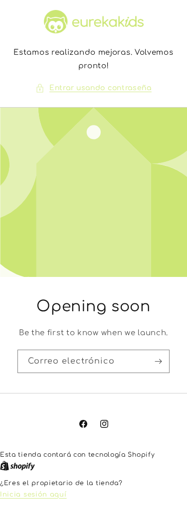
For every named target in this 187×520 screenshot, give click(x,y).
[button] (93, 88)
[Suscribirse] (158, 361)
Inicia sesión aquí (33, 494)
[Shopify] (17, 466)
